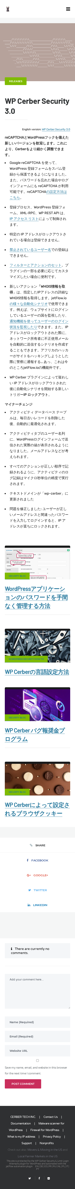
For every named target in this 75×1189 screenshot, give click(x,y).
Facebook (39, 860)
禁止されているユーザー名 (30, 250)
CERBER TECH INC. (23, 1117)
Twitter (40, 890)
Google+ (40, 875)
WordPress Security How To (26, 659)
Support (27, 1143)
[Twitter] (29, 1178)
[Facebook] (39, 1178)
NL (59, 1166)
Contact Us (50, 1117)
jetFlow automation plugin (19, 1166)
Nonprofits (46, 1143)
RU (54, 1166)
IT (67, 1166)
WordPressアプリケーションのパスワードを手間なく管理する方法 (36, 597)
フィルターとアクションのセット (36, 265)
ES (45, 1166)
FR (50, 1166)
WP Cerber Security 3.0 (56, 129)
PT (37, 1169)
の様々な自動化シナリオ (29, 304)
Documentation (21, 1123)
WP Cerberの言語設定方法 (37, 671)
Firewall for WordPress (44, 1130)
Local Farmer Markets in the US (37, 1156)
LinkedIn (40, 905)
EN (36, 1166)
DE (41, 1166)
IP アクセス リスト (24, 219)
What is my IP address (21, 1136)
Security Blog (17, 576)
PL (63, 1166)
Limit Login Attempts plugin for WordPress (39, 1162)
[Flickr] (47, 1178)
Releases (15, 81)
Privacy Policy (52, 1136)
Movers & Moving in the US (45, 1150)
